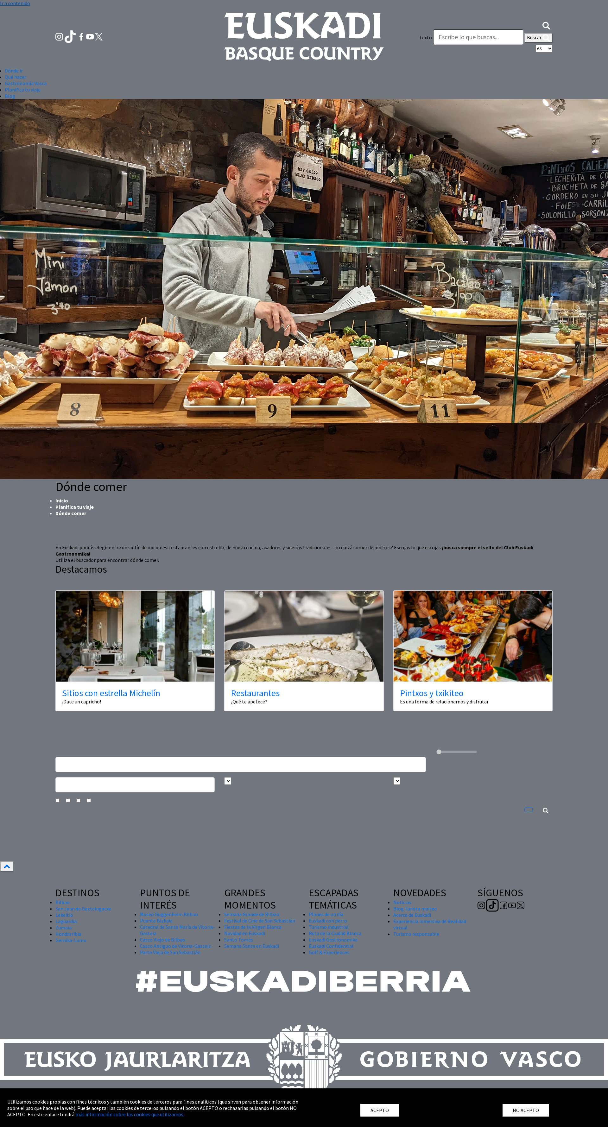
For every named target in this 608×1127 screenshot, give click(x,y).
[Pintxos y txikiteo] (473, 636)
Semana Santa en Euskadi (251, 946)
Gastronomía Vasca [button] (26, 83)
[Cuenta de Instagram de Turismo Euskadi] (59, 36)
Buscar (534, 37)
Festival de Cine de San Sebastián (259, 920)
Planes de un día (326, 914)
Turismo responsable (416, 934)
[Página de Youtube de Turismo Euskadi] (90, 36)
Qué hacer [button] (15, 77)
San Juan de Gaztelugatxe (83, 908)
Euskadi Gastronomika (333, 939)
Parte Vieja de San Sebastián (170, 952)
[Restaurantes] (304, 636)
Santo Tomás (238, 939)
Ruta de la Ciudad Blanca (335, 933)
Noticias (402, 902)
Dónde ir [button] (14, 70)
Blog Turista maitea (415, 908)
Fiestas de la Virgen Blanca (253, 927)
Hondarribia (68, 934)
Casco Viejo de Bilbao (162, 939)
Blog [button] (10, 96)
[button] (546, 25)
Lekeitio (64, 915)
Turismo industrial (329, 927)
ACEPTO (379, 1110)
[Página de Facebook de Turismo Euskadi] (82, 36)
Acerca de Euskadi (412, 915)
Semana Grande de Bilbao (251, 914)
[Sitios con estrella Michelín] (135, 636)
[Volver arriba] (6, 866)
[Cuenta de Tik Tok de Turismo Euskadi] (71, 36)
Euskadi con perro (328, 920)
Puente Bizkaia (156, 920)
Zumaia (63, 927)
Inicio (61, 500)
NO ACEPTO (526, 1110)
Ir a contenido (15, 3)
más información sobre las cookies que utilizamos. (129, 1114)
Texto (425, 37)
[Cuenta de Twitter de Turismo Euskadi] (99, 36)
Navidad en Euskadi (244, 933)
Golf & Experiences (329, 952)
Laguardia (66, 921)
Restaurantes (255, 693)
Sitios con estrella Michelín (111, 693)
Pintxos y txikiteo (432, 693)
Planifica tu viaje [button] (23, 89)
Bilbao (62, 902)
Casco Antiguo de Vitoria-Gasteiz (175, 946)
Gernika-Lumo (70, 940)
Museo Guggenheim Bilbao (169, 914)
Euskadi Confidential (331, 946)
